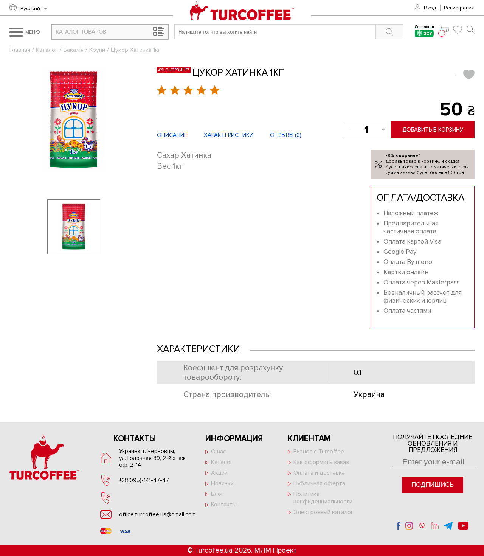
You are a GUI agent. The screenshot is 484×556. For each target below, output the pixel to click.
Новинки (222, 483)
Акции (219, 473)
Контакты (224, 504)
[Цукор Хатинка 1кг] (74, 120)
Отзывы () (285, 135)
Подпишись (432, 484)
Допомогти (424, 27)
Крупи (97, 50)
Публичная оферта (319, 483)
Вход (430, 8)
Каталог (47, 50)
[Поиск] (471, 30)
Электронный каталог (323, 512)
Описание (172, 135)
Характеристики (228, 135)
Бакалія (74, 50)
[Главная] (242, 15)
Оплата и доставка (319, 473)
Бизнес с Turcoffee (318, 451)
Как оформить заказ (321, 462)
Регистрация (459, 8)
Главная (19, 50)
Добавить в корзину (432, 129)
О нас (218, 451)
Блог (217, 494)
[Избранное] (458, 30)
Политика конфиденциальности (322, 497)
